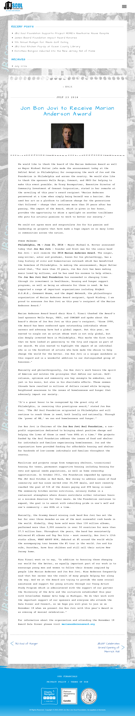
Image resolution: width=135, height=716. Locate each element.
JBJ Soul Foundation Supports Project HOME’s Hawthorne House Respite (62, 33)
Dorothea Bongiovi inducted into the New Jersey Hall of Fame (55, 51)
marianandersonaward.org (78, 624)
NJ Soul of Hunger (24, 643)
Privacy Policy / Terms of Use (67, 682)
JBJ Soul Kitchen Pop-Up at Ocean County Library (48, 46)
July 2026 (21, 66)
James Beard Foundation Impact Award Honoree (46, 37)
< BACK (67, 86)
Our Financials (67, 676)
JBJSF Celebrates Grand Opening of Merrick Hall (110, 647)
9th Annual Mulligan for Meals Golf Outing (41, 42)
